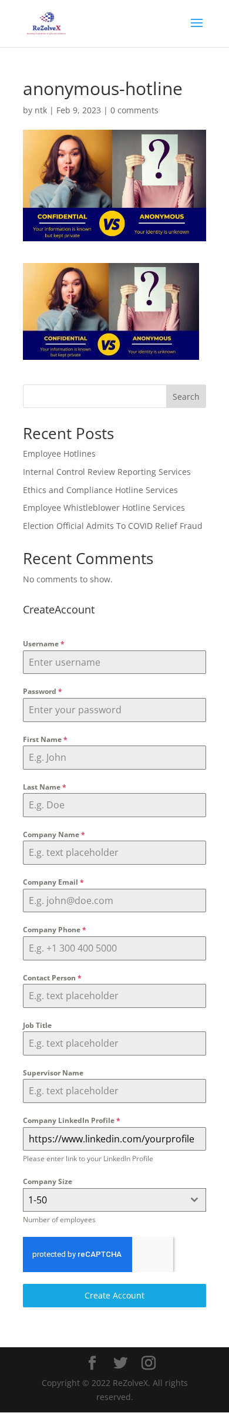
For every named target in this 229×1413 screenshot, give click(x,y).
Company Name (54, 834)
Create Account (114, 1295)
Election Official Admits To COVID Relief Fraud (113, 525)
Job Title (37, 1025)
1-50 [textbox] (37, 1199)
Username (44, 644)
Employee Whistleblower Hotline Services (104, 507)
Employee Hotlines (59, 453)
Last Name (44, 787)
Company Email (53, 882)
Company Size (47, 1181)
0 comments (134, 110)
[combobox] (114, 1200)
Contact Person (52, 978)
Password (42, 691)
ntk (41, 110)
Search (186, 396)
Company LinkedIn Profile (71, 1120)
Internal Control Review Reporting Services (107, 471)
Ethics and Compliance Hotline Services (100, 489)
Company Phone (54, 930)
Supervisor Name (53, 1073)
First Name (45, 739)
